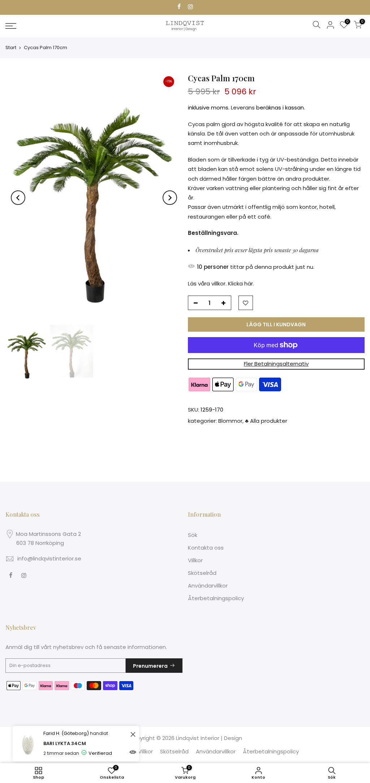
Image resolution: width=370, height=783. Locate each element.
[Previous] (18, 197)
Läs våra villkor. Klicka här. (221, 283)
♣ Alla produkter (266, 421)
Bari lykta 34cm (64, 743)
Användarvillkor (208, 585)
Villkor (195, 560)
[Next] (170, 197)
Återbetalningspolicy (216, 598)
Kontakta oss (206, 547)
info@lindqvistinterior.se (49, 558)
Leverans (243, 107)
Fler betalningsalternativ (276, 363)
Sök (192, 535)
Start (10, 47)
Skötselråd (202, 573)
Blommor (230, 421)
